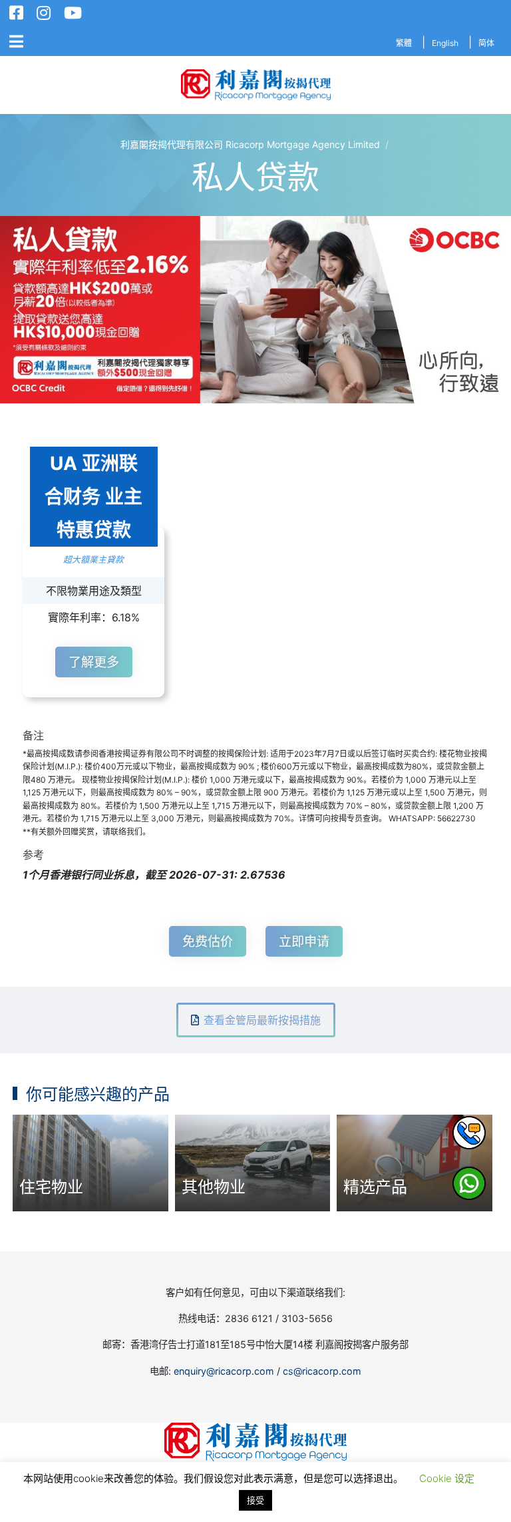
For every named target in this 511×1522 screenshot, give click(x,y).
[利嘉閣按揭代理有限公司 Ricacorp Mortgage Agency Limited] (256, 85)
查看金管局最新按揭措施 (262, 1020)
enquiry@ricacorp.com (224, 1371)
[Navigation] (16, 42)
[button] (255, 309)
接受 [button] (255, 1500)
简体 (486, 43)
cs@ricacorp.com (322, 1371)
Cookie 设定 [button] (446, 1478)
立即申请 (304, 941)
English (445, 43)
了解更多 (94, 662)
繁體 (404, 43)
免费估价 (207, 941)
